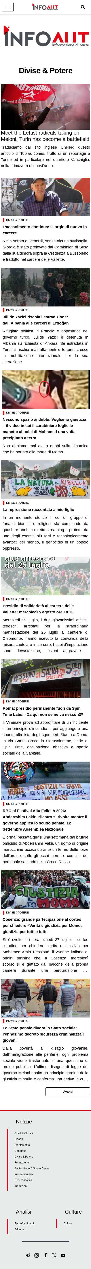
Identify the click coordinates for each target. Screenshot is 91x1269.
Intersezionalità (24, 1174)
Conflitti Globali (24, 1133)
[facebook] (45, 1255)
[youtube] (63, 1255)
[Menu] (8, 7)
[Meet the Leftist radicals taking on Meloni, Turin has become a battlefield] (45, 107)
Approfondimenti (24, 1223)
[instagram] (36, 1255)
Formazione (22, 1162)
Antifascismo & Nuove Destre (32, 1168)
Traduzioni (21, 1186)
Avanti (68, 1091)
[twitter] (54, 1255)
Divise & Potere (17, 220)
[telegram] (27, 1255)
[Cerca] (82, 7)
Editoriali (20, 1229)
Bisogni (19, 1139)
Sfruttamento (22, 1145)
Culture (68, 1223)
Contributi (20, 1150)
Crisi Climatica (23, 1180)
